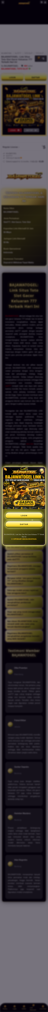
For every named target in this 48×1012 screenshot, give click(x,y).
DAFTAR (24, 524)
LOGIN (24, 516)
